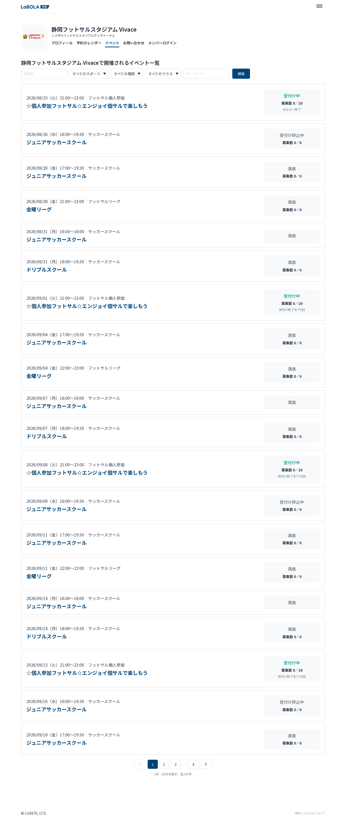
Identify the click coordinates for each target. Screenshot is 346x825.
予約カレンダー (88, 42)
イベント (112, 42)
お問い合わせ (133, 42)
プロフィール (62, 42)
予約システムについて (310, 813)
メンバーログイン (162, 42)
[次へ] (206, 764)
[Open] (319, 6)
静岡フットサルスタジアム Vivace (94, 29)
